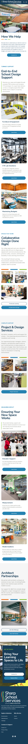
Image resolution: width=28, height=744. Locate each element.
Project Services (14, 391)
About (15, 716)
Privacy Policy (4, 730)
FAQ (2, 732)
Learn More (14, 132)
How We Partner (14, 633)
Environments (4, 716)
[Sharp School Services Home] (11, 2)
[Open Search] (24, 2)
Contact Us (14, 55)
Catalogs (3, 720)
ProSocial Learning (14, 303)
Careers (16, 718)
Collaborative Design (14, 307)
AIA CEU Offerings (14, 630)
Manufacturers (4, 718)
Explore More (14, 678)
